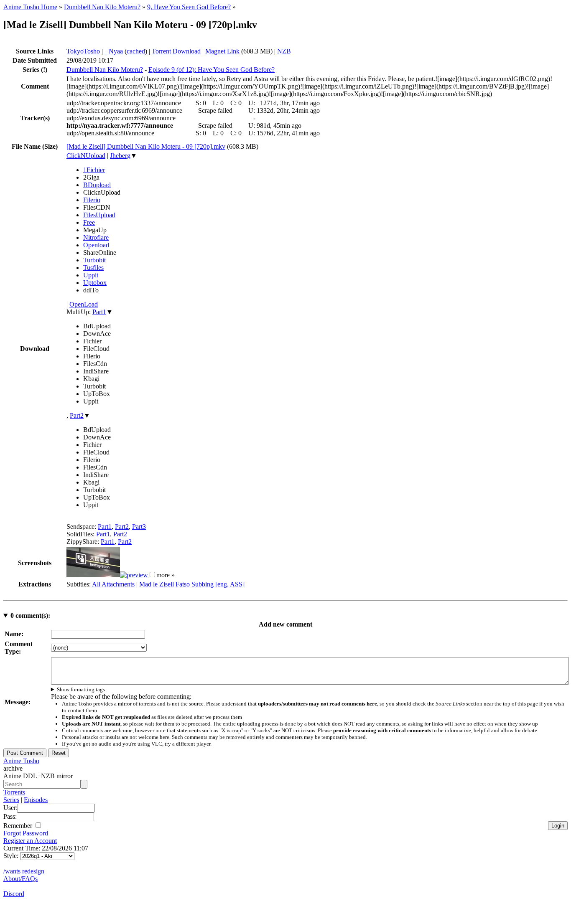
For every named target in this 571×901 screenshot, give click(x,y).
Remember (18, 825)
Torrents (14, 792)
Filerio (91, 199)
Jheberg (120, 155)
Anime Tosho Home (30, 6)
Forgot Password (25, 833)
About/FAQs (20, 878)
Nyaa (114, 51)
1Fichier (94, 169)
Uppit (90, 275)
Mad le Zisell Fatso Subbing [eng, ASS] (192, 584)
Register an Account (30, 840)
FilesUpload (99, 214)
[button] (152, 574)
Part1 (99, 311)
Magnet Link (222, 51)
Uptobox (95, 282)
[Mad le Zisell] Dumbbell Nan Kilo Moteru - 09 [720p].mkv (145, 146)
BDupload (97, 184)
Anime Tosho (21, 760)
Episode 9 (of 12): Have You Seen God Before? (211, 69)
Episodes (36, 799)
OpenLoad (83, 304)
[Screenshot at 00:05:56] (134, 575)
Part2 (77, 415)
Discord (13, 893)
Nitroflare (96, 237)
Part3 (139, 526)
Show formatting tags (81, 689)
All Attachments (113, 584)
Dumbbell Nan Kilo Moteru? (102, 6)
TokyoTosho (83, 51)
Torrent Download (176, 51)
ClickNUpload (85, 155)
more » (165, 575)
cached (136, 51)
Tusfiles (93, 267)
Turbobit (94, 260)
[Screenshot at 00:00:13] (93, 575)
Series (11, 799)
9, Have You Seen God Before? (189, 6)
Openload (96, 245)
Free (89, 222)
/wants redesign (23, 871)
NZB (284, 51)
